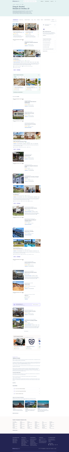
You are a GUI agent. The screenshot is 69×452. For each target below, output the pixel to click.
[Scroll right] (55, 19)
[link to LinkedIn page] (50, 444)
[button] (17, 21)
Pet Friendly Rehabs (23, 444)
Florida (39, 408)
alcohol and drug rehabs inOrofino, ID (17, 11)
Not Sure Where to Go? (16, 437)
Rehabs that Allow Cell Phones (25, 445)
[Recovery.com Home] (16, 1)
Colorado (26, 408)
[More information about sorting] (55, 21)
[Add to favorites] (23, 40)
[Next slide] (38, 30)
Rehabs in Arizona (15, 442)
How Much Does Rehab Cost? (42, 442)
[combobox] (30, 1)
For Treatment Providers (51, 437)
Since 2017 (52, 32)
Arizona (14, 408)
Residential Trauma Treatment (33, 443)
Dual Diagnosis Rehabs (33, 442)
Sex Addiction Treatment (33, 444)
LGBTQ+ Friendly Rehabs (24, 442)
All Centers (14, 4)
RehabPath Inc (44, 448)
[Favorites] (55, 1)
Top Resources (41, 437)
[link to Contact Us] (48, 444)
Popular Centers (23, 437)
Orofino (18, 96)
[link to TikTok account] (53, 444)
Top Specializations (33, 437)
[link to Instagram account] (55, 444)
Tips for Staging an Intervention (43, 441)
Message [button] (19, 149)
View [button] (14, 149)
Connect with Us (50, 443)
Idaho (20, 4)
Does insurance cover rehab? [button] (46, 40)
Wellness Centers (23, 443)
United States (17, 4)
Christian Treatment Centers (33, 445)
